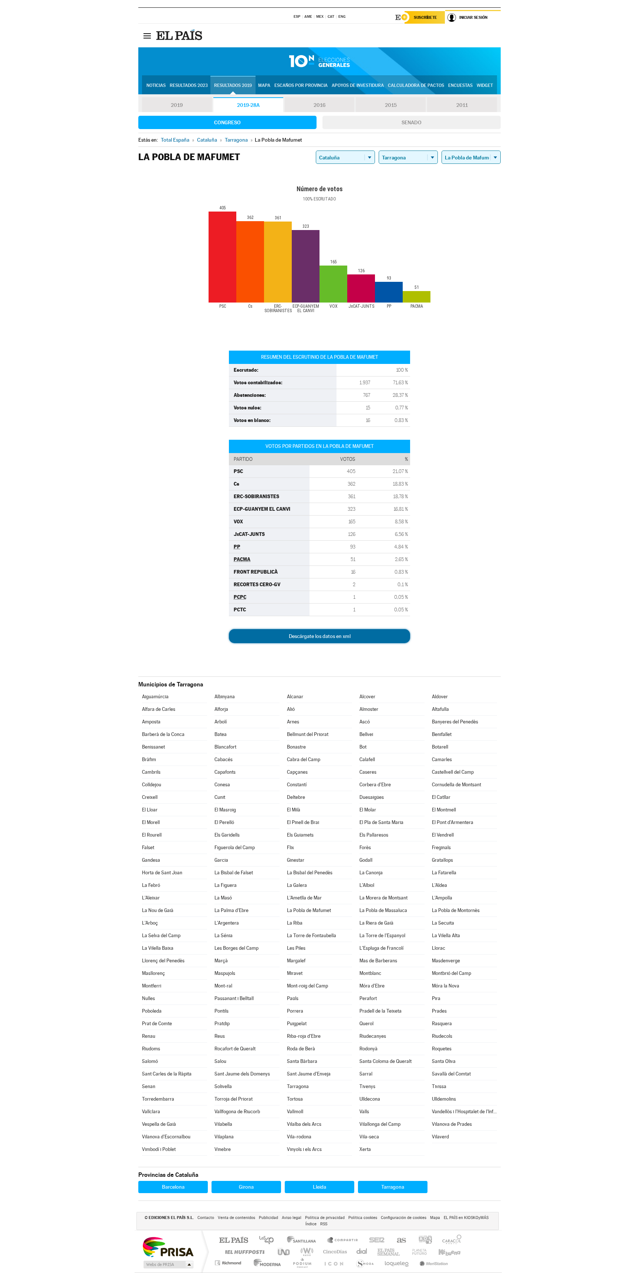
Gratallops (442, 860)
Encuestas (460, 85)
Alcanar (295, 696)
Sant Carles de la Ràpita (167, 1074)
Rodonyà (368, 1048)
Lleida (319, 1187)
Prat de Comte (157, 1023)
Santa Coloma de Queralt (385, 1061)
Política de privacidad (325, 1217)
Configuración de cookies (403, 1217)
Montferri (151, 986)
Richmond (229, 1262)
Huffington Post (243, 1251)
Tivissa (439, 1086)
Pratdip (222, 1023)
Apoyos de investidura (358, 85)
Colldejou (151, 784)
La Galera (297, 885)
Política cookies (362, 1217)
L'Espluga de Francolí (381, 948)
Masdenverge (446, 960)
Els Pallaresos (373, 835)
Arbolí (220, 722)
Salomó (150, 1061)
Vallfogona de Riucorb (237, 1111)
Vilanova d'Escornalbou (166, 1136)
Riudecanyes (372, 1036)
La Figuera (225, 885)
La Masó (223, 898)
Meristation (432, 1262)
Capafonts (225, 772)
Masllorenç (153, 973)
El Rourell (152, 835)
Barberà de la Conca (163, 734)
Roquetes (442, 1048)
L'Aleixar (151, 898)
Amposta (151, 722)
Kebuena (443, 1251)
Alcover (367, 696)
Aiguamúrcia (155, 696)
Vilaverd (440, 1136)
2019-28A (248, 105)
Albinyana (224, 696)
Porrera (295, 1011)
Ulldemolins (444, 1099)
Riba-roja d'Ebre (304, 1036)
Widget (485, 85)
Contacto (205, 1217)
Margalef (296, 960)
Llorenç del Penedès (163, 960)
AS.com (398, 1240)
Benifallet (442, 734)
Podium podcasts (302, 1262)
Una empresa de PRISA (168, 1246)
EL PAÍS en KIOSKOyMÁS (466, 1217)
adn (422, 1240)
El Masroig (225, 810)
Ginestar (295, 860)
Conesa (222, 784)
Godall (365, 860)
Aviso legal (291, 1217)
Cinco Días (334, 1251)
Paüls (292, 998)
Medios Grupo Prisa (167, 1264)
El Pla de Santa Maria (381, 822)
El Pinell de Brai (303, 822)
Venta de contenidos (236, 1217)
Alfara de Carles (158, 709)
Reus (219, 1036)
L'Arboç (150, 923)
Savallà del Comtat (451, 1074)
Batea (220, 734)
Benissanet (153, 747)
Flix (290, 847)
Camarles (442, 759)
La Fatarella (444, 872)
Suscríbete (425, 17)
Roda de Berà (301, 1048)
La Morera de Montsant (383, 898)
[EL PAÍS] (180, 35)
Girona (246, 1187)
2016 (319, 105)
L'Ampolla (442, 898)
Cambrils (151, 772)
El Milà (293, 810)
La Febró (151, 885)
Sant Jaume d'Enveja (309, 1074)
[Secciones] (147, 35)
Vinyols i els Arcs (304, 1149)
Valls (364, 1111)
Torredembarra (158, 1099)
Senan (148, 1086)
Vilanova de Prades (452, 1124)
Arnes (293, 722)
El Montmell (444, 810)
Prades (439, 1011)
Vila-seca (369, 1136)
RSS (323, 1224)
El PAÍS (233, 1240)
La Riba (294, 923)
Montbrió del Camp (451, 973)
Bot (362, 747)
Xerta (365, 1149)
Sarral (365, 1074)
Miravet (294, 973)
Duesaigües (371, 797)
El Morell (151, 822)
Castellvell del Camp (453, 772)
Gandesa (151, 860)
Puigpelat (297, 1023)
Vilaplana (224, 1136)
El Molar (367, 810)
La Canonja (371, 872)
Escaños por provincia (301, 85)
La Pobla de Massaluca (383, 910)
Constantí (297, 784)
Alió (291, 709)
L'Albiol (366, 885)
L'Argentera (226, 923)
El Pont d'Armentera (452, 822)
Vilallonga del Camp (379, 1124)
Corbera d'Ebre (375, 784)
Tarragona (298, 1086)
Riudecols (442, 1036)
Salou (220, 1061)
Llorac (438, 948)
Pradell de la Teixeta (380, 1011)
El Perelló (224, 822)
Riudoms (151, 1048)
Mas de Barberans (378, 960)
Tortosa (295, 1099)
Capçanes (297, 772)
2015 (391, 105)
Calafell (367, 759)
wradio (305, 1251)
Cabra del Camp (303, 759)
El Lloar (150, 810)
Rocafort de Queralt (235, 1048)
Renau (148, 1036)
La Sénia (223, 935)
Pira (436, 998)
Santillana (303, 1240)
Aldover (440, 696)
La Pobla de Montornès (456, 910)
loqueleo (397, 1262)
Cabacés (223, 759)
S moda (364, 1262)
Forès (365, 847)
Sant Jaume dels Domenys (242, 1074)
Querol (366, 1023)
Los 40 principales (269, 1240)
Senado (412, 122)
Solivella (223, 1086)
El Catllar (441, 797)
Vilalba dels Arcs (304, 1124)
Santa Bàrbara (302, 1061)
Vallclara (151, 1111)
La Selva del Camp (161, 935)
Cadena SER (375, 1240)
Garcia (221, 860)
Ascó (364, 722)
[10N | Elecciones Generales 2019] (319, 61)
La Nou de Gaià (157, 910)
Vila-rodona (299, 1136)
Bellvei (366, 734)
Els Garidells (227, 835)
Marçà (221, 960)
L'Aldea (439, 885)
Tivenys (367, 1086)
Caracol (450, 1240)
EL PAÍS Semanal (389, 1251)
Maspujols (224, 973)
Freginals (441, 847)
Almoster (368, 709)
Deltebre (296, 797)
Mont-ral (223, 986)
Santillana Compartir (342, 1240)
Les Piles (296, 948)
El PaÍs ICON (333, 1262)
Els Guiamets (300, 835)
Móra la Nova (445, 986)
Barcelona (173, 1187)
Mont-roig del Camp (307, 986)
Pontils (221, 1011)
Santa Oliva (444, 1061)
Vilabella (223, 1124)
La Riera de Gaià (376, 923)
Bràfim (149, 759)
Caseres (367, 772)
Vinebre (222, 1149)
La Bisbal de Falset (233, 872)
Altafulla (440, 709)
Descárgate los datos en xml (320, 636)
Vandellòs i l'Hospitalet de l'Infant (464, 1111)
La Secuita (443, 923)
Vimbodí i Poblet (159, 1149)
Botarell (440, 747)
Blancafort (225, 747)
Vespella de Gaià (159, 1124)
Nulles (148, 998)
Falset (148, 847)
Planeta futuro (416, 1251)
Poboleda (152, 1011)
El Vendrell (443, 835)
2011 (462, 105)
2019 (177, 105)
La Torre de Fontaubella (311, 935)
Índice (311, 1224)
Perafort (368, 998)
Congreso (227, 122)
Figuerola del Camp (234, 847)
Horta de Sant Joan (162, 872)
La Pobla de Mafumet (309, 910)
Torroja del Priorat (233, 1099)
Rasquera (442, 1023)
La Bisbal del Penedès (309, 872)
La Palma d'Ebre (231, 910)
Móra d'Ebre (372, 986)
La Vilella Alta (446, 935)
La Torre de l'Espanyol (382, 935)
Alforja (221, 709)
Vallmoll (295, 1111)
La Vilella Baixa (157, 948)
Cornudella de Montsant (456, 784)
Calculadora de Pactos (416, 85)
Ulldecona (369, 1099)
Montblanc (370, 973)
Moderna (265, 1262)
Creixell (150, 797)
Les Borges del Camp (236, 948)
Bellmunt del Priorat (307, 734)
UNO (284, 1251)
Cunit (219, 797)
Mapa (264, 85)
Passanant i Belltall (234, 998)
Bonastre (296, 747)
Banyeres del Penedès (455, 722)
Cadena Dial (362, 1251)
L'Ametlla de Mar (304, 898)
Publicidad (268, 1217)
